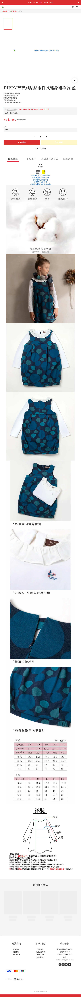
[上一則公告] (3, 2)
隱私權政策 (16, 954)
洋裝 (20, 11)
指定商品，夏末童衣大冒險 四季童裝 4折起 (27, 109)
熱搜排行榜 (13, 11)
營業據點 (16, 952)
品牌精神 (16, 949)
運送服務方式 (40, 952)
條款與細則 (40, 957)
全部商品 (4, 11)
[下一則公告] (78, 2)
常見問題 (40, 949)
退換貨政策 (40, 954)
